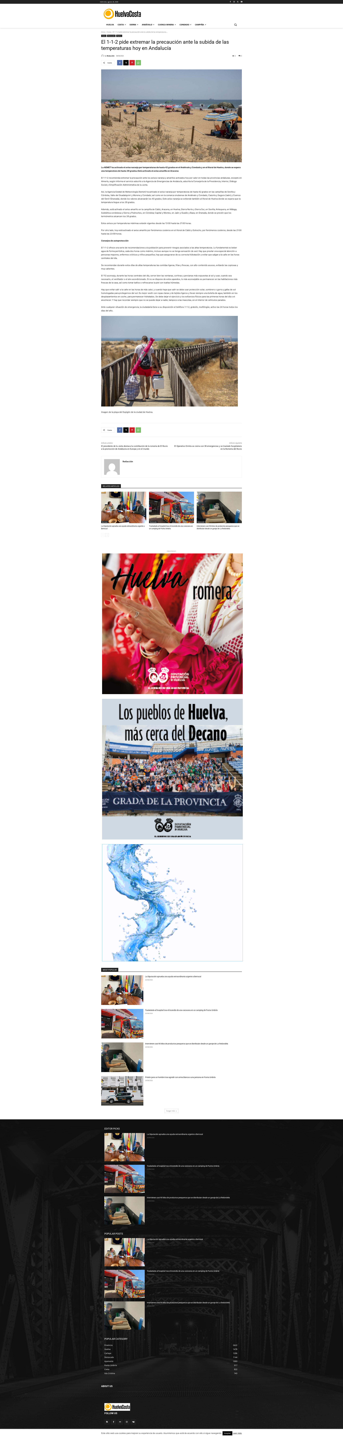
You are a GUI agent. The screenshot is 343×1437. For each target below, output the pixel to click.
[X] (237, 1)
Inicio (103, 32)
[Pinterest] (132, 62)
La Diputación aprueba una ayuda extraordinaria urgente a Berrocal (173, 976)
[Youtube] (241, 1)
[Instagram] (234, 1)
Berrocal (104, 522)
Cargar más (170, 1111)
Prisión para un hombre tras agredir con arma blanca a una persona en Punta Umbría (180, 1077)
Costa (109, 32)
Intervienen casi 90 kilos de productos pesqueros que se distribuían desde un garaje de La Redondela (186, 1044)
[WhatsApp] (138, 62)
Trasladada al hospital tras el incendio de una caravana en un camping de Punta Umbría (181, 1010)
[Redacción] (103, 56)
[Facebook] (230, 1)
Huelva (119, 36)
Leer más (237, 1433)
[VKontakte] (133, 1422)
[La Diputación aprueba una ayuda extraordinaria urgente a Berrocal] (123, 507)
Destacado (111, 36)
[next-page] (107, 535)
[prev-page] (103, 535)
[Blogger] (107, 1422)
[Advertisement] (194, 14)
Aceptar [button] (227, 1433)
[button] (235, 24)
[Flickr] (120, 1422)
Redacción (110, 56)
